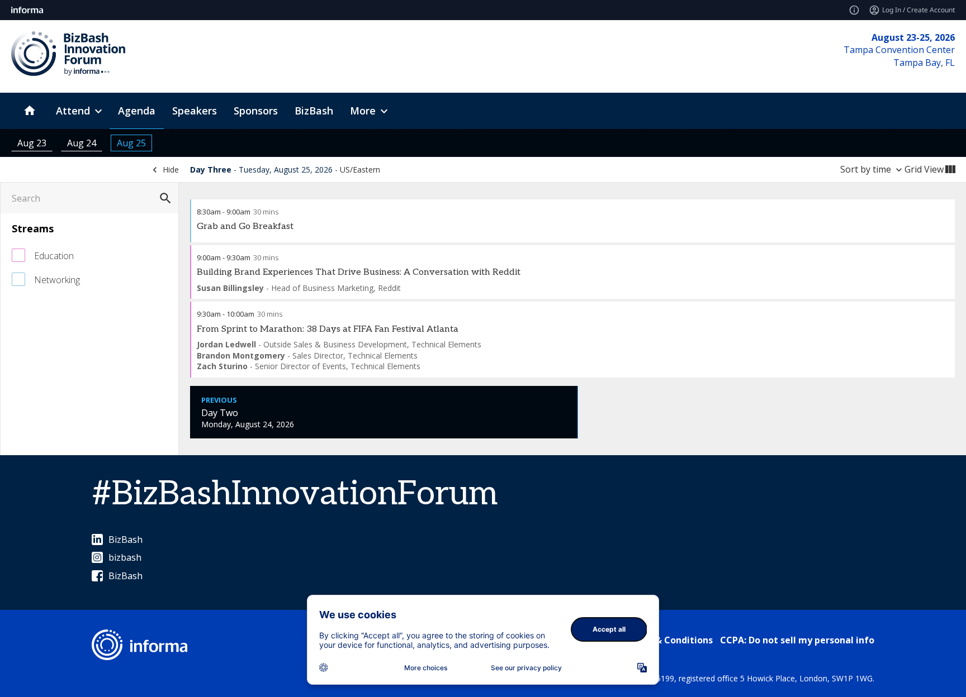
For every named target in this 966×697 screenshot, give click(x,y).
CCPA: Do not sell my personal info (797, 640)
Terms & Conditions (668, 640)
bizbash (124, 557)
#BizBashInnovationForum (295, 494)
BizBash (125, 539)
